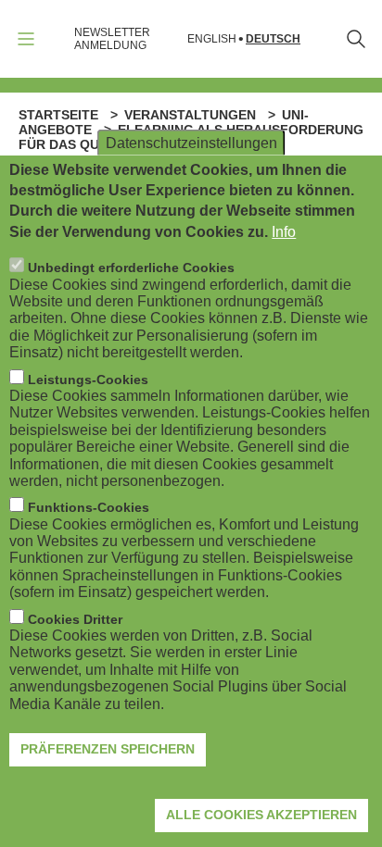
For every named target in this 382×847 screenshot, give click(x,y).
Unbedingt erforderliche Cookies (131, 267)
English (211, 39)
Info (284, 232)
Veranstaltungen (190, 114)
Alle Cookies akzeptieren (261, 814)
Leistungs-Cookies (88, 379)
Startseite (58, 114)
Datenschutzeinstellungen (191, 142)
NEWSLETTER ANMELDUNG (112, 39)
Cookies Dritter (75, 619)
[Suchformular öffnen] (356, 39)
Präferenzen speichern (107, 748)
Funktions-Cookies (88, 507)
